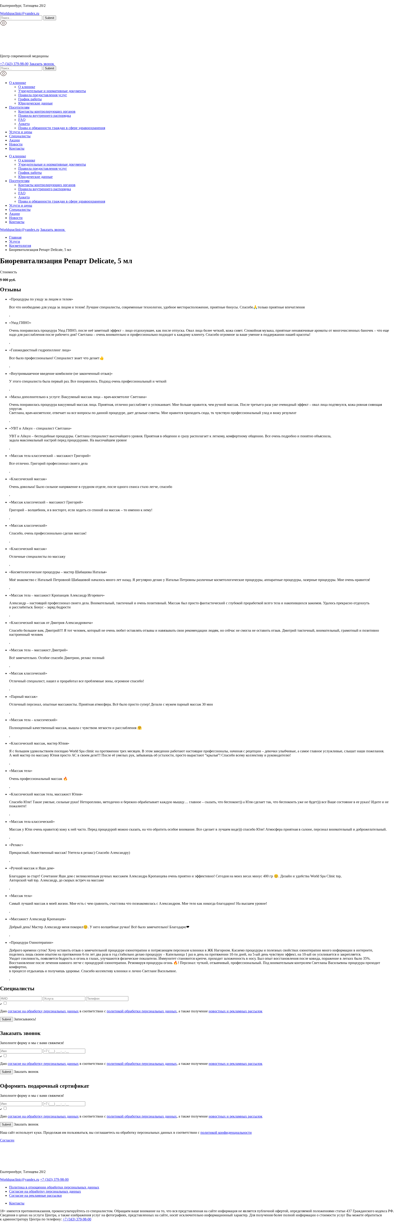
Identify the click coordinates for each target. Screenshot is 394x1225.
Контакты (16, 148)
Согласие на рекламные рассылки (35, 1195)
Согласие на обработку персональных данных (45, 1191)
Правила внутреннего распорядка (44, 115)
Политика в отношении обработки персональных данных (54, 1187)
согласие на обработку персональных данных (43, 1011)
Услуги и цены (20, 132)
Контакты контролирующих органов (46, 111)
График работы (30, 99)
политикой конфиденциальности (226, 1132)
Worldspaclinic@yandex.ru (19, 13)
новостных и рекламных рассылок (235, 1011)
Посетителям (19, 107)
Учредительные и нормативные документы (52, 91)
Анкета (24, 124)
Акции (14, 140)
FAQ (22, 120)
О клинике (17, 83)
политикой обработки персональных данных (142, 1011)
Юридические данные (35, 103)
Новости (16, 144)
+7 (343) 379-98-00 (14, 64)
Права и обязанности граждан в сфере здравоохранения (61, 128)
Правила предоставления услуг (42, 95)
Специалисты (20, 136)
